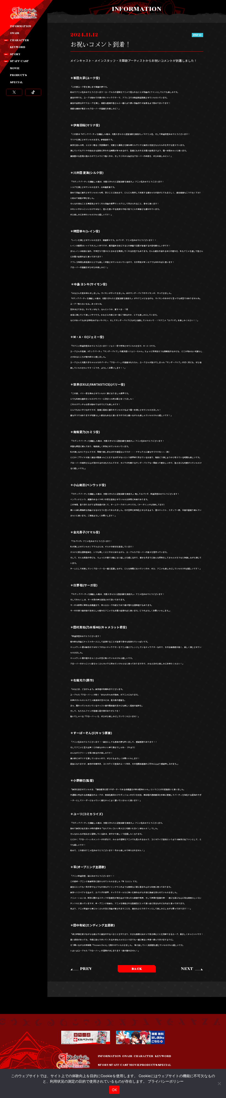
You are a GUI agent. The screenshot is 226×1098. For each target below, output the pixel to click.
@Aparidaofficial (14, 92)
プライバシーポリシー (166, 1081)
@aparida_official (33, 92)
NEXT (187, 968)
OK (114, 1090)
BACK (137, 968)
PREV (86, 968)
